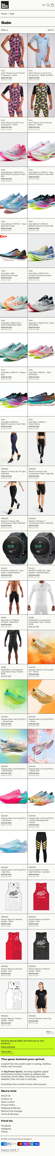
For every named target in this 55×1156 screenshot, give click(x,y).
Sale (12, 13)
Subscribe (6, 1051)
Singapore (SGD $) (9, 1150)
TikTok (4, 1132)
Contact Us (6, 1098)
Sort (50, 30)
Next (48, 1031)
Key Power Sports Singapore (20, 1139)
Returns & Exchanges (11, 1111)
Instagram (6, 1129)
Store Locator (8, 1102)
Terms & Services (9, 1114)
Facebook (6, 1125)
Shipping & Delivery (11, 1108)
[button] (48, 5)
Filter (3, 30)
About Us (5, 1095)
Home (4, 13)
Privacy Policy (8, 1105)
